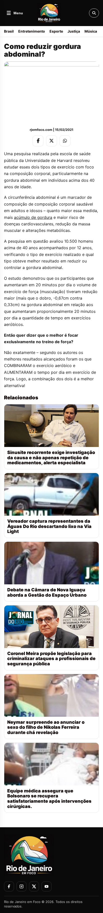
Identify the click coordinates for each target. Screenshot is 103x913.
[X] (51, 140)
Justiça (74, 31)
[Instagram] (21, 886)
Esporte (56, 31)
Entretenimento (31, 31)
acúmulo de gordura (33, 217)
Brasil (9, 31)
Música (90, 31)
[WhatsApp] (65, 140)
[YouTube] (47, 886)
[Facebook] (38, 140)
